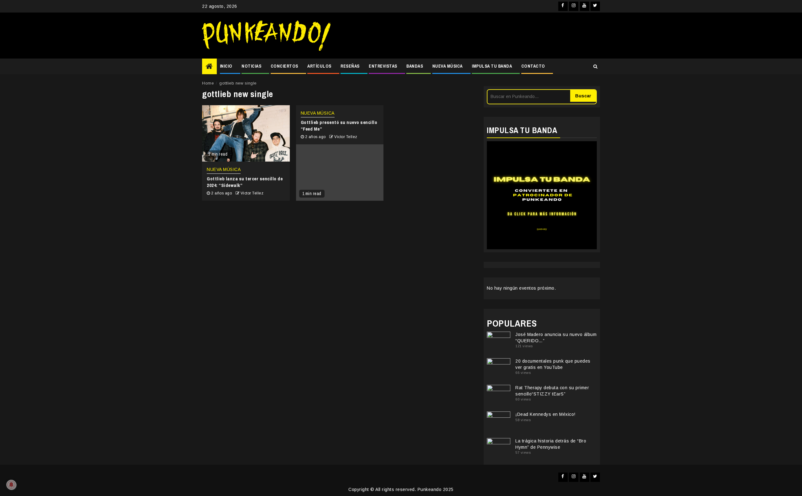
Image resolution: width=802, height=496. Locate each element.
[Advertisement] (468, 36)
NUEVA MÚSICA (447, 66)
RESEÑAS (350, 66)
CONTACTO (533, 66)
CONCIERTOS (284, 66)
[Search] (595, 66)
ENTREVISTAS (383, 66)
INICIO (226, 66)
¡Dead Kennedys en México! (545, 414)
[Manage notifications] (11, 485)
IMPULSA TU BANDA (492, 66)
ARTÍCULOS (319, 66)
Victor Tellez (252, 193)
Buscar (583, 95)
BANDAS (414, 66)
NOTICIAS (251, 66)
